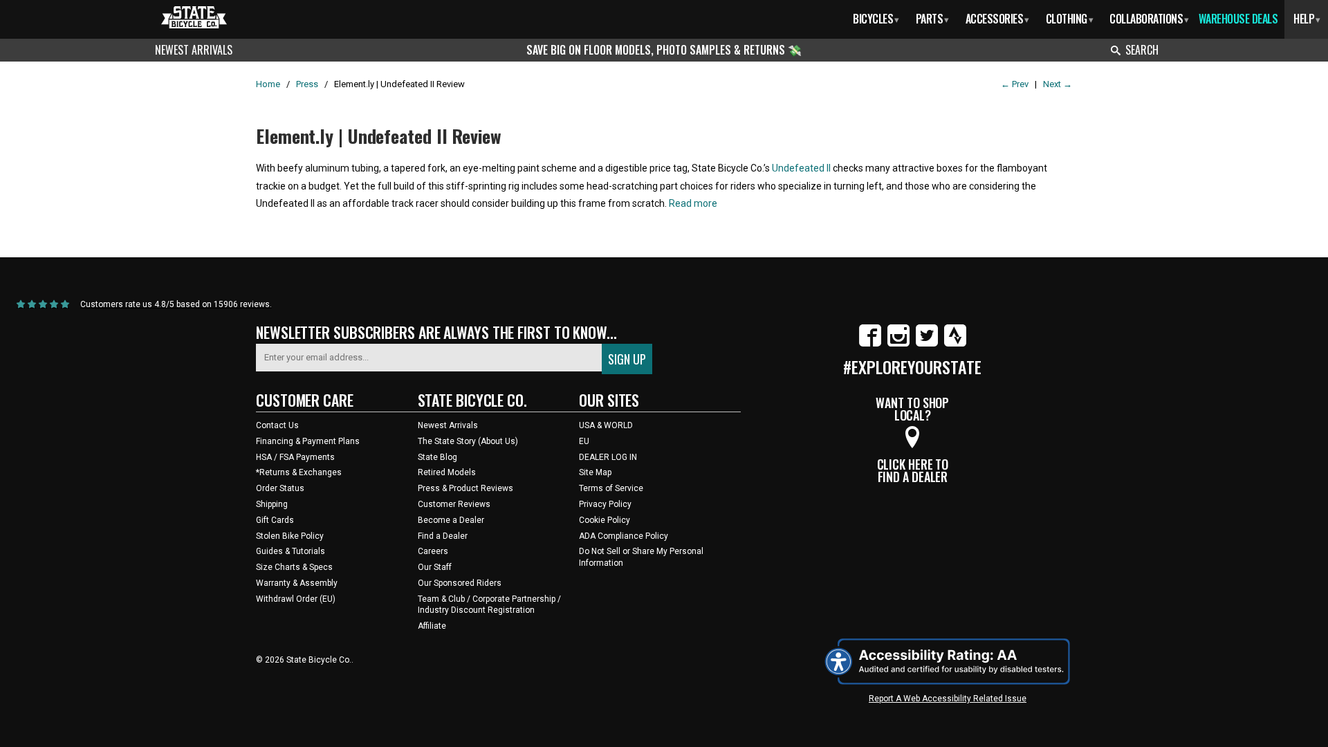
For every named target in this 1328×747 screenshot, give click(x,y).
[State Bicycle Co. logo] (194, 17)
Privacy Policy (605, 504)
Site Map (595, 472)
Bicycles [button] (876, 18)
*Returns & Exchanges (299, 472)
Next (1057, 84)
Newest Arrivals (193, 50)
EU (584, 441)
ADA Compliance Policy (623, 536)
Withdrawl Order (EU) (295, 599)
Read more (693, 203)
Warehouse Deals (1238, 18)
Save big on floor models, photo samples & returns (657, 50)
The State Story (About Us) (468, 441)
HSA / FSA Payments (295, 457)
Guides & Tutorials (290, 551)
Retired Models (447, 472)
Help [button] (1306, 18)
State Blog (437, 457)
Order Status (280, 488)
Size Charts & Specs (294, 567)
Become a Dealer (451, 520)
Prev (1015, 84)
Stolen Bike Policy (290, 536)
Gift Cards (275, 520)
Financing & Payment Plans (308, 441)
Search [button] (1142, 50)
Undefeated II (801, 168)
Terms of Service (611, 488)
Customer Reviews (454, 504)
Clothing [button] (1070, 18)
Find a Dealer (443, 536)
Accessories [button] (997, 18)
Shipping (272, 504)
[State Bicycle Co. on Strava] (955, 344)
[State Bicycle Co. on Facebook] (870, 344)
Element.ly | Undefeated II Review (378, 135)
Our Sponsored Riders (459, 583)
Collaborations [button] (1149, 18)
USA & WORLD (606, 425)
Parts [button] (932, 18)
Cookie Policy (604, 520)
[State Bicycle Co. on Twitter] (927, 344)
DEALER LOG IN (608, 457)
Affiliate (432, 626)
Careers (433, 551)
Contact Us (277, 425)
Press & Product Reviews (465, 488)
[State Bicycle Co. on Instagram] (898, 344)
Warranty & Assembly (297, 583)
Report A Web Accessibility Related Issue (947, 698)
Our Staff (435, 567)
